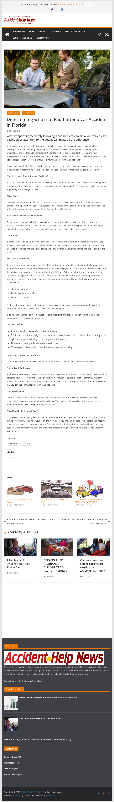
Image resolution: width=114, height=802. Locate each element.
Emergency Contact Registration (67, 31)
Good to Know (37, 31)
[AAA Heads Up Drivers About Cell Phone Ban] (20, 540)
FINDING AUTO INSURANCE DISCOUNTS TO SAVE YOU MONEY (55, 565)
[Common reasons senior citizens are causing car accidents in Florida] (93, 540)
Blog (15, 38)
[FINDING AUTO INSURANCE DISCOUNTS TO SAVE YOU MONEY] (57, 540)
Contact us (43, 38)
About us (27, 38)
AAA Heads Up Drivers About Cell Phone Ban (18, 563)
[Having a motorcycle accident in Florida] (56, 489)
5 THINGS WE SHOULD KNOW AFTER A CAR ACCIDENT (88, 500)
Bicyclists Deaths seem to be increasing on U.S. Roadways (84, 521)
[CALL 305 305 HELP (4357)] (7, 34)
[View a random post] (106, 34)
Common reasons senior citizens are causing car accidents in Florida (92, 565)
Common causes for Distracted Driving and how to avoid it (30, 521)
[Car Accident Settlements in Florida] (22, 489)
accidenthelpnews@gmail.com (29, 681)
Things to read (28, 113)
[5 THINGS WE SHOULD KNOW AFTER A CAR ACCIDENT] (90, 489)
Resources (9, 768)
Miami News (19, 31)
